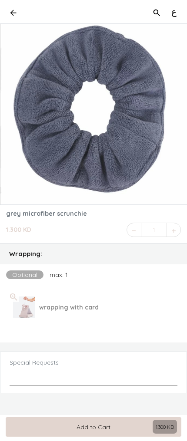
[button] (93, 254)
